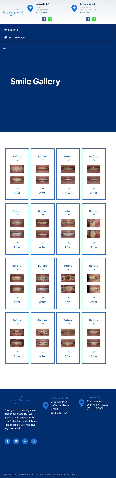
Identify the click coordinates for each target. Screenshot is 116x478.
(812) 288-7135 (85, 13)
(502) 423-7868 (41, 13)
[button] (4, 47)
